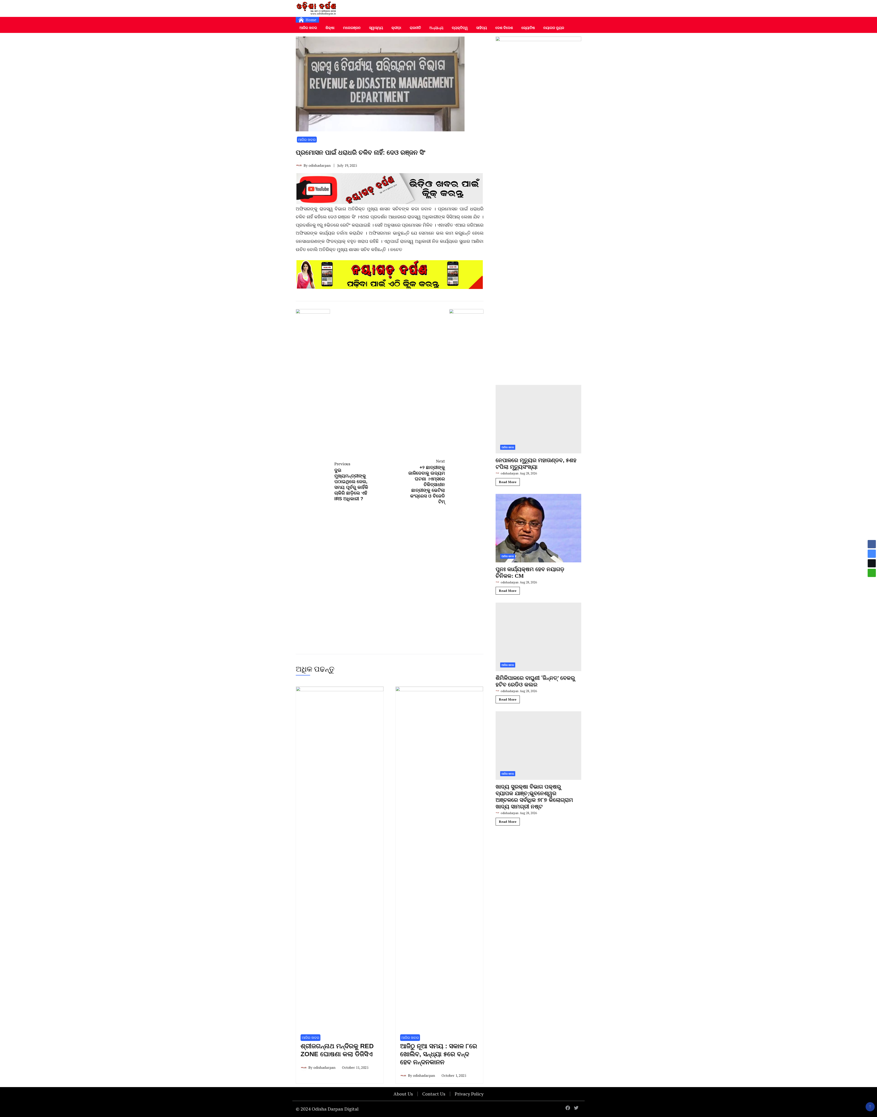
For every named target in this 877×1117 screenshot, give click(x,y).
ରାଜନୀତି (415, 27)
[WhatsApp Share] (872, 573)
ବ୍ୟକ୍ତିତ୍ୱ (460, 27)
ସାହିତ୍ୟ (481, 27)
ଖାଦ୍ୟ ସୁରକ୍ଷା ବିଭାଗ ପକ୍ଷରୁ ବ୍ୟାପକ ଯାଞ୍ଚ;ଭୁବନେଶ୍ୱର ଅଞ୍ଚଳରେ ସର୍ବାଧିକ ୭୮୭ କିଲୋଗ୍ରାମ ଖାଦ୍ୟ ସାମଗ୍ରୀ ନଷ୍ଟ (534, 796)
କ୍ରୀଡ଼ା (396, 27)
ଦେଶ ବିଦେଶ (504, 27)
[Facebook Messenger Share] (872, 554)
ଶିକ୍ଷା (330, 27)
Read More (507, 482)
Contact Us (433, 1094)
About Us (403, 1094)
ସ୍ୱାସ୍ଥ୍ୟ (376, 27)
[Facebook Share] (872, 544)
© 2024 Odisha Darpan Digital (327, 1109)
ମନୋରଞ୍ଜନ (352, 27)
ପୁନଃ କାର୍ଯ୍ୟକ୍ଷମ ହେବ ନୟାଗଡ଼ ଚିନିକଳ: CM (530, 572)
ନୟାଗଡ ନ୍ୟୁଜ (553, 27)
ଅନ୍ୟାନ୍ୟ (436, 27)
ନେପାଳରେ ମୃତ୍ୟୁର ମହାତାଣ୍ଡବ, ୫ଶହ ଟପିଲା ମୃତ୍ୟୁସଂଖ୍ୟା (536, 463)
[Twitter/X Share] (872, 563)
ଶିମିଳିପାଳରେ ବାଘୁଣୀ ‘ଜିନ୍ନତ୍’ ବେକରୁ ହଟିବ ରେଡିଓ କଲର (535, 681)
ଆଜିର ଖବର (308, 27)
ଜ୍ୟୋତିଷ (528, 27)
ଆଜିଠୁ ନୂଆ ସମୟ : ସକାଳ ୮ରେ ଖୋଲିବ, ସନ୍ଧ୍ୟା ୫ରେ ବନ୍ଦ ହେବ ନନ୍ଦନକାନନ (438, 1054)
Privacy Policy (469, 1094)
